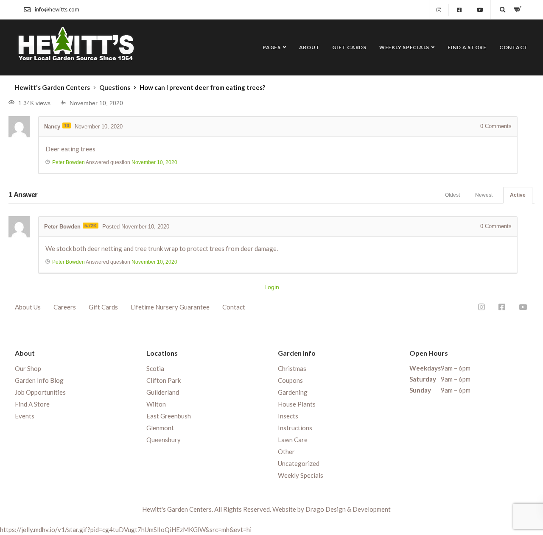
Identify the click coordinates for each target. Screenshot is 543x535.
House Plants (297, 404)
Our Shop (28, 368)
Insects (288, 416)
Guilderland (162, 392)
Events (24, 416)
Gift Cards (349, 47)
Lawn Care (293, 439)
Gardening (293, 392)
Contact (513, 47)
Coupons (290, 380)
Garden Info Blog (39, 380)
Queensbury (163, 439)
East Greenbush (168, 416)
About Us (28, 307)
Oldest (452, 195)
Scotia (155, 368)
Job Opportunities (40, 392)
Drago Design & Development (348, 509)
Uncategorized (298, 463)
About (309, 47)
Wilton (156, 404)
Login (271, 287)
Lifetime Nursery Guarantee (170, 307)
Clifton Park (163, 380)
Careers (64, 307)
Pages (272, 47)
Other (286, 451)
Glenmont (160, 428)
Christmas (292, 368)
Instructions (295, 428)
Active (518, 195)
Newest (484, 195)
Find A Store (467, 47)
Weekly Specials (404, 47)
